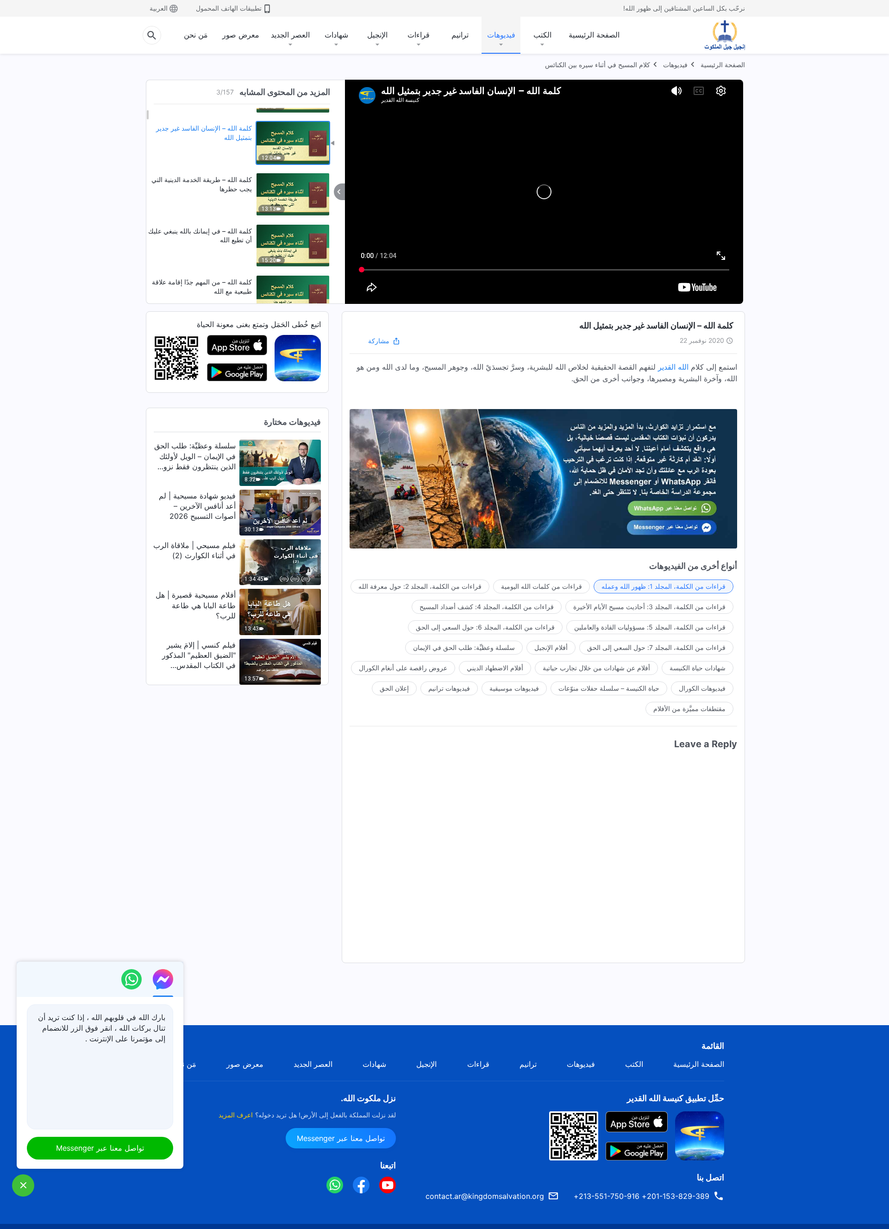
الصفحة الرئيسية (594, 34)
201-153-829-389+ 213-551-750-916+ (641, 1196)
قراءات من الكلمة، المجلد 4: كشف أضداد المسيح (486, 607)
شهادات (336, 34)
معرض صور (240, 34)
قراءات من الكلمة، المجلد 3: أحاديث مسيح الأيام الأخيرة (649, 607)
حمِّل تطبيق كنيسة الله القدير (675, 1098)
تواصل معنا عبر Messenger (341, 1138)
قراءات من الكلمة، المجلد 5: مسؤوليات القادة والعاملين (650, 627)
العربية (159, 8)
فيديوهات (501, 34)
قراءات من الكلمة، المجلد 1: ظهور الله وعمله (663, 586)
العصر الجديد (290, 34)
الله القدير (673, 367)
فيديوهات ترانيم (449, 688)
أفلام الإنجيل (551, 647)
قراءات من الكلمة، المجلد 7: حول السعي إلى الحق (656, 647)
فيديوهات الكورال (702, 688)
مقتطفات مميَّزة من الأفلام (689, 708)
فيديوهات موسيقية (514, 688)
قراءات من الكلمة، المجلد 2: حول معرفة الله (420, 586)
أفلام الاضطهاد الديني (495, 668)
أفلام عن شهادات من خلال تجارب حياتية (596, 668)
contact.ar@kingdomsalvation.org (485, 1196)
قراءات (418, 34)
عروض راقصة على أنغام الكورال (403, 668)
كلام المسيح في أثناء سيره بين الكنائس (597, 65)
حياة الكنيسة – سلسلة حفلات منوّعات (608, 688)
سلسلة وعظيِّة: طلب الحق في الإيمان (464, 647)
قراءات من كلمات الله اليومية (541, 586)
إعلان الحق (394, 688)
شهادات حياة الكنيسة (698, 668)
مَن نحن (196, 34)
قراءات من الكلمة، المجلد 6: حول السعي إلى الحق (485, 627)
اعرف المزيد (236, 1115)
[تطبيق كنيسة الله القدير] (298, 357)
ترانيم (460, 34)
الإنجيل (377, 34)
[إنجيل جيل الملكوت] (718, 35)
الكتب (542, 34)
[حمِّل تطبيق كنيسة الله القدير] (699, 1135)
